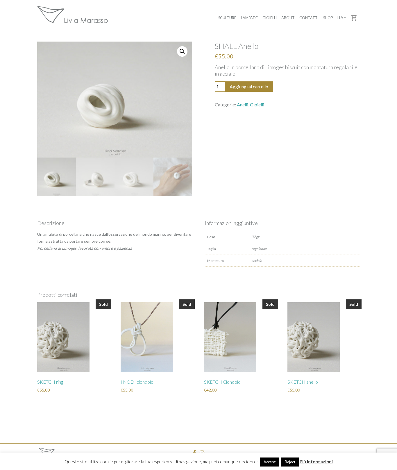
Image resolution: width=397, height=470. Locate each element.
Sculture (227, 18)
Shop (328, 18)
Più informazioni (316, 461)
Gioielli (269, 18)
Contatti (309, 18)
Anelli (242, 104)
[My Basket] (354, 17)
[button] (182, 51)
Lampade (249, 18)
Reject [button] (290, 462)
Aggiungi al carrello (249, 86)
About (288, 18)
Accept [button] (270, 462)
